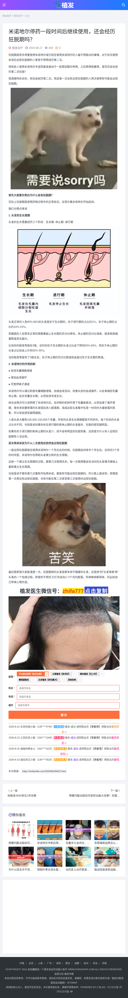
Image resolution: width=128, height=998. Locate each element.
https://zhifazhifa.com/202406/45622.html (44, 771)
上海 (40, 963)
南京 (67, 963)
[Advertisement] (64, 917)
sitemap (72, 982)
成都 (76, 963)
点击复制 (96, 591)
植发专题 (69, 974)
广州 (49, 963)
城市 (10, 705)
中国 (22, 963)
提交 (64, 715)
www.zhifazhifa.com (81, 969)
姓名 (10, 688)
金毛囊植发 (33, 969)
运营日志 (59, 974)
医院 (10, 677)
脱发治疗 (18, 15)
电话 (10, 696)
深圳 (58, 963)
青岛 (95, 963)
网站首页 (6, 15)
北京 (31, 963)
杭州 (86, 963)
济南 (104, 963)
